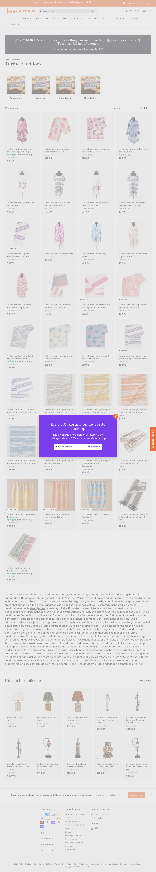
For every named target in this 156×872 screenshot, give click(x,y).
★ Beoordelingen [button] (153, 439)
